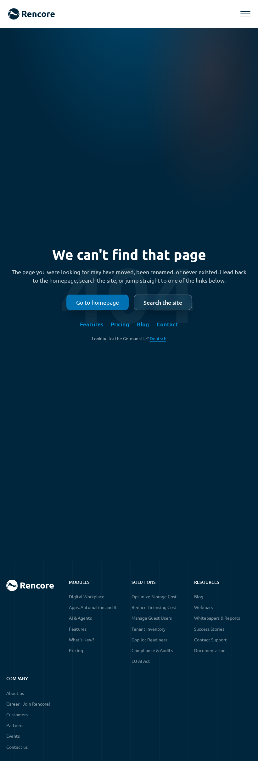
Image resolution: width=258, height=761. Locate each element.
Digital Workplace (86, 596)
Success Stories (209, 629)
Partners (14, 725)
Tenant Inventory (148, 629)
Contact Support (210, 639)
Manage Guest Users (152, 618)
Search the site (162, 302)
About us (15, 693)
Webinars (203, 607)
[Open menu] (245, 14)
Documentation (210, 650)
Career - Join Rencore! (28, 704)
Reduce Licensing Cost (154, 607)
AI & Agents (80, 618)
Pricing (120, 324)
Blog (143, 324)
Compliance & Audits (152, 650)
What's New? (81, 639)
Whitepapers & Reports (217, 618)
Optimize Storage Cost (154, 596)
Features (91, 324)
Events (13, 736)
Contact (167, 324)
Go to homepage (97, 302)
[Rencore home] (31, 14)
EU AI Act (141, 661)
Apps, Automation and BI (93, 607)
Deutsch (158, 338)
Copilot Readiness (149, 639)
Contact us (17, 747)
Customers (17, 714)
